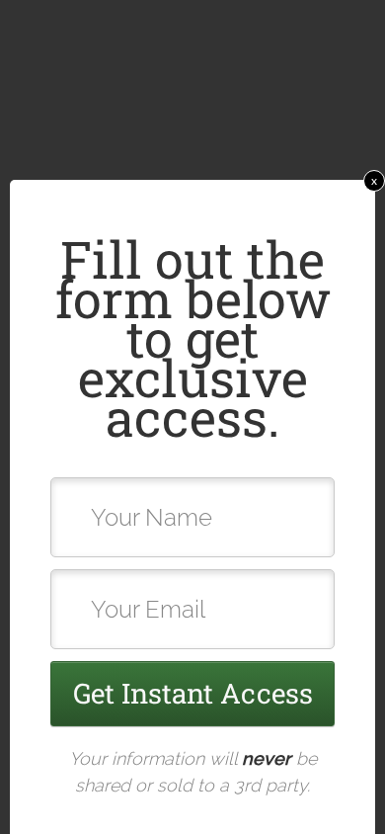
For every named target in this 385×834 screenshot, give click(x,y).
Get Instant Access (193, 693)
